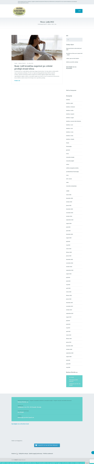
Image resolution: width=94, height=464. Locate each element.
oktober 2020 (69, 349)
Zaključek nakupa (23, 453)
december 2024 (69, 209)
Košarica (14, 453)
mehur (67, 164)
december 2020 (69, 345)
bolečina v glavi (69, 103)
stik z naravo (69, 178)
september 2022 (69, 270)
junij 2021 (68, 324)
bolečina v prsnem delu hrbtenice (73, 121)
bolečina (68, 99)
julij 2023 (68, 241)
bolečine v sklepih (70, 139)
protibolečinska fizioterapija (72, 171)
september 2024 (69, 219)
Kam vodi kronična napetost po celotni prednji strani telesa (33, 67)
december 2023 (69, 234)
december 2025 (69, 198)
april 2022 (68, 288)
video (67, 182)
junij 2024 (68, 227)
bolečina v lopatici (70, 114)
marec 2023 (68, 248)
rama (67, 175)
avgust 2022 (68, 273)
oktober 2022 (69, 266)
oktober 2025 (69, 201)
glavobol (68, 150)
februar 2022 (69, 295)
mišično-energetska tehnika (72, 168)
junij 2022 (68, 281)
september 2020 (69, 353)
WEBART (16, 459)
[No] (89, 463)
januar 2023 (68, 255)
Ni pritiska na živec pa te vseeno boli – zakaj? (74, 54)
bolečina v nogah (70, 117)
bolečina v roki (69, 128)
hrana (67, 153)
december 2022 (69, 259)
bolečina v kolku (69, 110)
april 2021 (68, 331)
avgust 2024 (68, 223)
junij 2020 (68, 363)
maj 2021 (68, 327)
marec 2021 (68, 335)
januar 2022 (68, 299)
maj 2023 (68, 245)
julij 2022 (68, 277)
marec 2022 (68, 291)
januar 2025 (68, 205)
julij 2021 (68, 320)
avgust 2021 (68, 317)
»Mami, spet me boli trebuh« (72, 58)
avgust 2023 (68, 237)
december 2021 (69, 302)
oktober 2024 (69, 216)
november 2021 (69, 306)
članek (15, 63)
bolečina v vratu (69, 132)
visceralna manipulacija (71, 186)
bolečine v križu (69, 135)
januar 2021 (68, 342)
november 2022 (69, 263)
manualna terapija (70, 157)
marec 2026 (68, 194)
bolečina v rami (69, 124)
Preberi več (17, 80)
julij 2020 (68, 360)
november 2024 (69, 212)
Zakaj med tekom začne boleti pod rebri (74, 49)
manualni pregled (70, 160)
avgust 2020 (68, 356)
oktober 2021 (69, 309)
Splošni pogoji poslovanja (35, 453)
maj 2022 (68, 284)
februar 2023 (69, 252)
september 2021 (69, 313)
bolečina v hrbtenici (70, 106)
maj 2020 (68, 367)
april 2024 (68, 230)
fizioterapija (68, 146)
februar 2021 (69, 338)
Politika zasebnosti (48, 453)
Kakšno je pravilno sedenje (72, 62)
